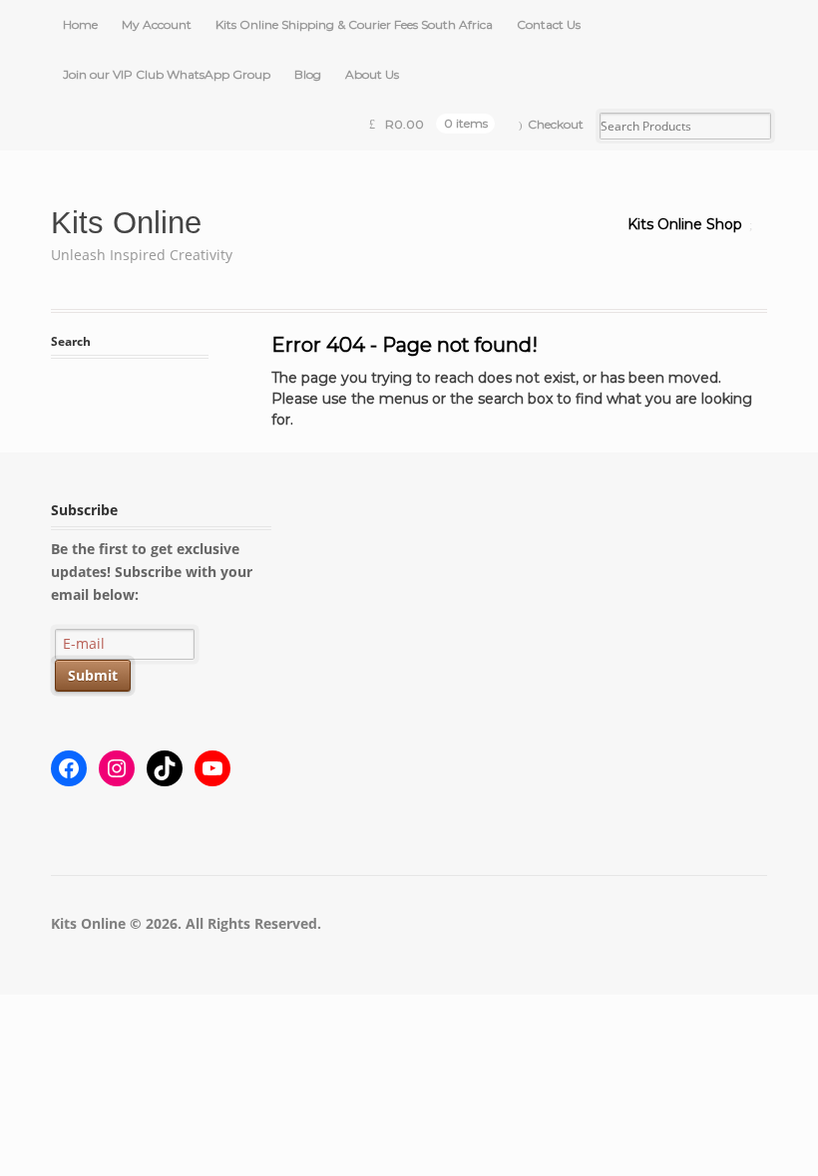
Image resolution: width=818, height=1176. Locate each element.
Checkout (556, 124)
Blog (307, 74)
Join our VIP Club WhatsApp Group (166, 74)
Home (80, 24)
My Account (157, 24)
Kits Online (126, 222)
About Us (372, 74)
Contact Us (549, 24)
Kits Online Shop (684, 224)
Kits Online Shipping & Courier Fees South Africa (354, 24)
